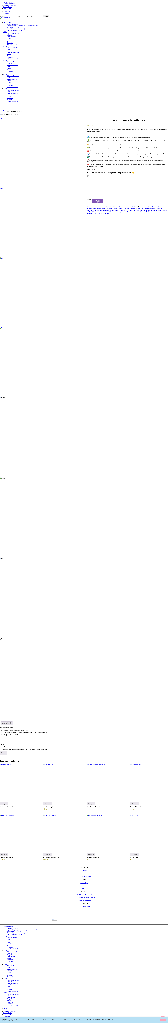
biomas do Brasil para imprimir (140, 208)
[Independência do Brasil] (105, 833)
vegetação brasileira (104, 213)
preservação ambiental (141, 212)
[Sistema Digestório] (148, 782)
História (9, 944)
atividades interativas (148, 207)
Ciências (116, 207)
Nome (2, 744)
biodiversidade (113, 208)
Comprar (97, 200)
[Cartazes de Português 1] (18, 782)
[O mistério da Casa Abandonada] (105, 782)
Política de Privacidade (8, 1021)
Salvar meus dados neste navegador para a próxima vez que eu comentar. (24, 750)
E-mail (2, 747)
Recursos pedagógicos (155, 212)
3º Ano (5, 964)
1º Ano (5, 936)
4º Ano (5, 978)
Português (10, 947)
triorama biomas (92, 213)
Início (1, 116)
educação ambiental (140, 210)
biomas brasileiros (124, 208)
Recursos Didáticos (132, 207)
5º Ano (7, 116)
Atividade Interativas (12, 952)
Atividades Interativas (16, 116)
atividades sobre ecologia (100, 208)
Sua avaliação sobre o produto (9, 735)
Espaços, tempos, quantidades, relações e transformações (22, 930)
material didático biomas (112, 212)
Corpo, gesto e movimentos (14, 934)
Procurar (46, 16)
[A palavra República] (61, 782)
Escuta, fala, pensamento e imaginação (17, 933)
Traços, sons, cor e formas (14, 931)
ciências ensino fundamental (96, 210)
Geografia (122, 207)
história (9, 958)
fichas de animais (98, 212)
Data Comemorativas (13, 956)
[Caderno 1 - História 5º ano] (61, 833)
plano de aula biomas (126, 212)
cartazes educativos (156, 208)
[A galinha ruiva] (148, 833)
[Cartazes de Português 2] (18, 833)
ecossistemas (128, 210)
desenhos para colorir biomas (114, 210)
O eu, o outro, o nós (12, 928)
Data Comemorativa (12, 941)
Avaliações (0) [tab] (6, 723)
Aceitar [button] (163, 1020)
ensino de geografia (152, 210)
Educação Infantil (8, 926)
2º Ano (5, 950)
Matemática (10, 945)
